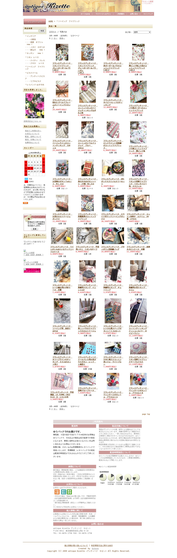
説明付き (52, 32)
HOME (51, 21)
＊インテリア (30, 36)
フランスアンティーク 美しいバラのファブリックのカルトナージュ (88, 328)
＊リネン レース (32, 57)
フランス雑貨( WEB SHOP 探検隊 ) (33, 254)
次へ (55, 38)
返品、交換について (33, 139)
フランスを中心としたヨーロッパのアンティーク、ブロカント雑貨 (126, 1)
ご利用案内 (120, 14)
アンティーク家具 (32, 272)
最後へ (62, 38)
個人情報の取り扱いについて (76, 545)
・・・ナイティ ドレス (35, 60)
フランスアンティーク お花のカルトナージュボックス (62, 216)
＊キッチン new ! (34, 53)
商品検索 (29, 28)
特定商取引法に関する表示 (102, 545)
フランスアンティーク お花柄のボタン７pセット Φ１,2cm (62, 181)
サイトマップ (148, 14)
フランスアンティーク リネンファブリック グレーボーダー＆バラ (62, 65)
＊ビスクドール (31, 73)
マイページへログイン (103, 14)
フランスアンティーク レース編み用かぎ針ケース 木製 (62, 287)
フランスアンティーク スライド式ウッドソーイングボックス (113, 216)
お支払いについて (32, 134)
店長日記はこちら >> (32, 121)
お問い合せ (134, 14)
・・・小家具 (32, 39)
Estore (95, 548)
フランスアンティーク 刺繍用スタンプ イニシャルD (88, 287)
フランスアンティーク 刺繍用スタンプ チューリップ (113, 287)
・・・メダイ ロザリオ (35, 47)
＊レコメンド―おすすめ (34, 85)
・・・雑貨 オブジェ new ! (34, 43)
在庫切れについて (32, 142)
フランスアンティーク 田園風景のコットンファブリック (88, 216)
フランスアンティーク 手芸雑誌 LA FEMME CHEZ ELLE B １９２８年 (62, 394)
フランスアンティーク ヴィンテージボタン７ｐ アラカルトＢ (139, 390)
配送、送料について (33, 137)
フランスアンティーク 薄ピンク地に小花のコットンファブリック (139, 65)
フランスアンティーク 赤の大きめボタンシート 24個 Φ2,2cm (88, 181)
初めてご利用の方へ (33, 131)
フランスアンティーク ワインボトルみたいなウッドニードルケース (62, 249)
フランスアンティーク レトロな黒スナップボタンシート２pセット (113, 328)
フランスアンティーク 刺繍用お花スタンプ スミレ (139, 287)
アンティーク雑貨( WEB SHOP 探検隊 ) (33, 263)
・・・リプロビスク (34, 81)
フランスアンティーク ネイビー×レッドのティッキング (113, 102)
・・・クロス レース (35, 63)
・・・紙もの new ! (35, 50)
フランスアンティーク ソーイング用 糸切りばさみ (62, 328)
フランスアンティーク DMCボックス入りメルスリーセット (113, 181)
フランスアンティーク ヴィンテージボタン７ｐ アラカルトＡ (113, 394)
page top (146, 414)
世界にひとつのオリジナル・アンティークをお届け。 (133, 3)
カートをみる (85, 14)
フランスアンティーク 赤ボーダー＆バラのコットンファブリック (113, 65)
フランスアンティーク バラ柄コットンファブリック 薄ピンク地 (139, 148)
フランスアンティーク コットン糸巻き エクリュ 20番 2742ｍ (138, 216)
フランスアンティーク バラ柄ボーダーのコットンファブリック (139, 108)
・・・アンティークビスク (35, 77)
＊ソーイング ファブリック (35, 68)
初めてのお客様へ (32, 126)
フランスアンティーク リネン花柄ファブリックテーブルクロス (139, 359)
